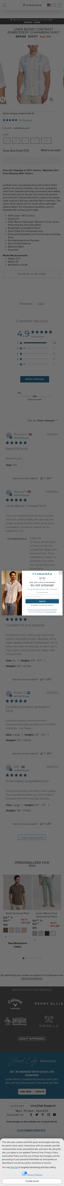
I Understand (32, 1181)
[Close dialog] (60, 572)
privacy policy (39, 612)
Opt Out (14, 1167)
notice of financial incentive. (50, 612)
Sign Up (42, 601)
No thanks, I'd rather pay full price (42, 605)
